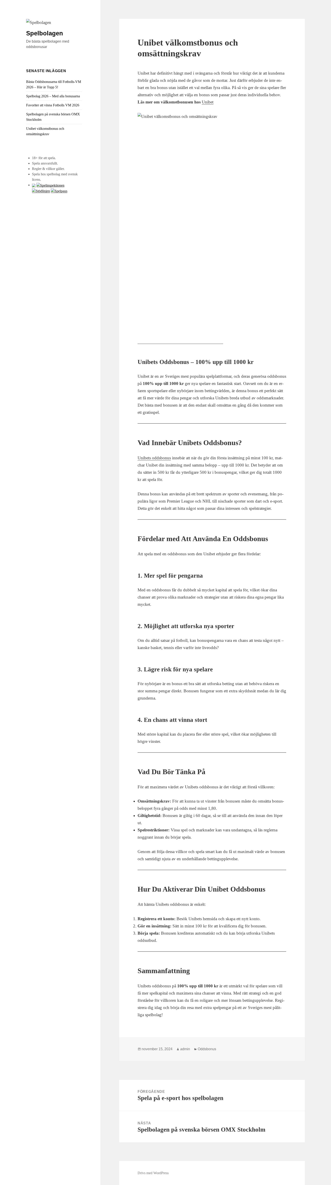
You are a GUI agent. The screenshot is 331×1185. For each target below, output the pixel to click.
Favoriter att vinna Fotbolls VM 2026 (52, 105)
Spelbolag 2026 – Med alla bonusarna (53, 96)
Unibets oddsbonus (154, 457)
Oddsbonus (207, 1049)
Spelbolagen (44, 33)
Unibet (207, 102)
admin (185, 1049)
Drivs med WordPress (153, 1173)
